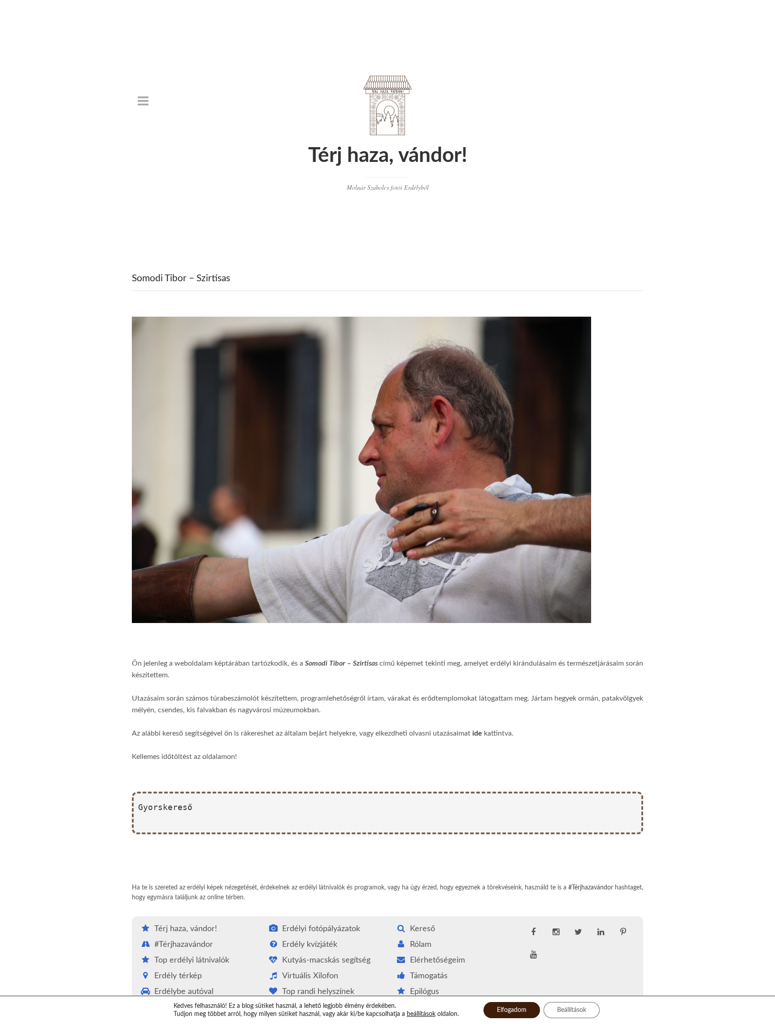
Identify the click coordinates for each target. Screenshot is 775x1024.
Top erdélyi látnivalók (191, 960)
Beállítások (571, 1010)
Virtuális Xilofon (310, 976)
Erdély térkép (178, 976)
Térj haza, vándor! (387, 155)
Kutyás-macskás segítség (326, 960)
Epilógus (424, 992)
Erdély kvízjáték (309, 945)
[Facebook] (533, 932)
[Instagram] (555, 932)
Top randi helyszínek (318, 992)
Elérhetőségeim (437, 960)
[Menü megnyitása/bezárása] (143, 101)
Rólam (420, 945)
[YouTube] (533, 955)
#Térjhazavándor (590, 888)
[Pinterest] (623, 932)
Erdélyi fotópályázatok (321, 929)
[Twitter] (578, 932)
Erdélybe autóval (183, 992)
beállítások (421, 1014)
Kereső (422, 929)
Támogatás (429, 976)
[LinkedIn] (600, 932)
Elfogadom (512, 1010)
